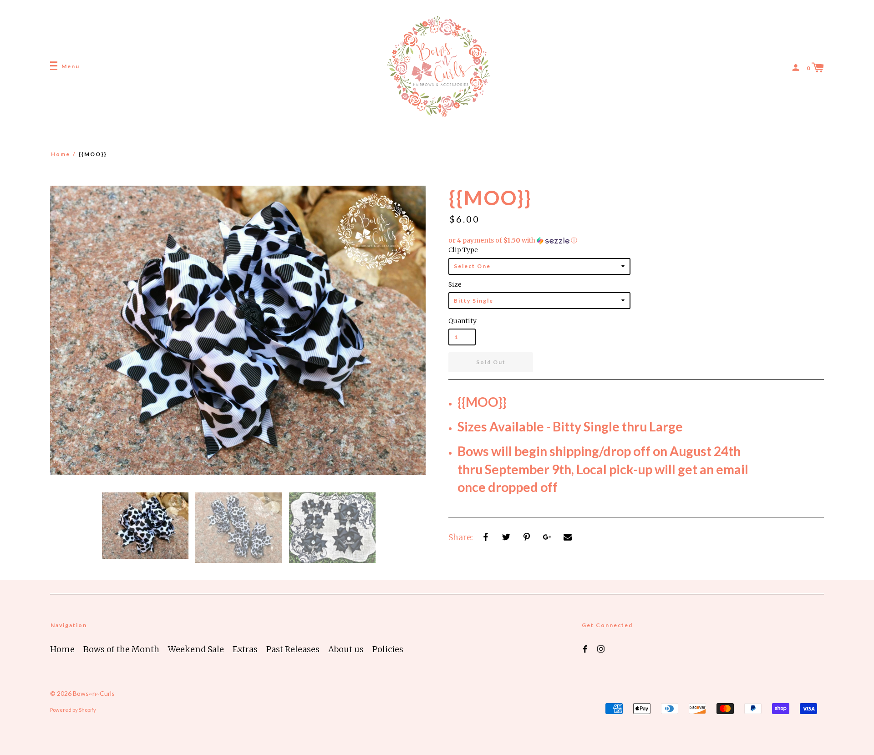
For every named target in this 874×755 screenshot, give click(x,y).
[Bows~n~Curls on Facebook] (585, 648)
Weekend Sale (196, 649)
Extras (245, 649)
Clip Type (463, 250)
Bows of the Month (121, 649)
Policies (387, 649)
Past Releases (293, 649)
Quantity (462, 321)
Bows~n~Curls (94, 693)
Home (60, 154)
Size (455, 284)
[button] (636, 240)
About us (346, 649)
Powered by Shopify (73, 710)
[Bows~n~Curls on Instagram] (601, 648)
